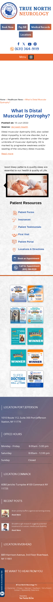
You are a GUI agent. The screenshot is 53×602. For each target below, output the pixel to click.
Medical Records (40, 27)
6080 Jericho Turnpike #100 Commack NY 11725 (24, 486)
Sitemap (27, 588)
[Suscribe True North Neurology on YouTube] (29, 44)
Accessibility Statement (30, 590)
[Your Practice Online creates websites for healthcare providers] (26, 597)
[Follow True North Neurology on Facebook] (18, 44)
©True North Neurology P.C (26, 585)
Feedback (36, 588)
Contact (17, 590)
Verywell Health (19, 127)
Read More (16, 514)
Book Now (8, 27)
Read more (7, 153)
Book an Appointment (28, 258)
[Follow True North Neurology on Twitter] (24, 44)
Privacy (20, 588)
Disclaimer (11, 588)
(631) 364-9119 (27, 49)
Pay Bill (22, 27)
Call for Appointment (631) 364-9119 (29, 267)
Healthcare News (15, 99)
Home (2, 99)
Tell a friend (46, 588)
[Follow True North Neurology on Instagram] (35, 44)
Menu (23, 56)
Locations (25, 34)
